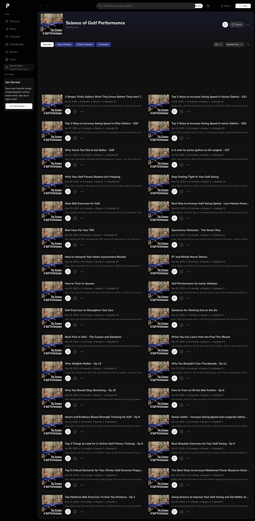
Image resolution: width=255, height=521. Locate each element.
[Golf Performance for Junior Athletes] (158, 291)
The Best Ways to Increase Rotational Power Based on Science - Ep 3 (209, 470)
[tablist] (146, 44)
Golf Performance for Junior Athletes (194, 283)
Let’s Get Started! (17, 106)
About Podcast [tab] (64, 44)
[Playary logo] (8, 6)
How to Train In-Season (79, 283)
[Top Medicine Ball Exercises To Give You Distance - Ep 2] (52, 505)
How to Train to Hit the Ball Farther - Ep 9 (197, 390)
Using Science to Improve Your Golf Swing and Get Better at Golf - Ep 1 (210, 497)
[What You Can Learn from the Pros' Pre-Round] (158, 345)
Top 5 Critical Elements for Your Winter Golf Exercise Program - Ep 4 (104, 470)
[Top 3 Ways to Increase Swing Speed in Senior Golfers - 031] (158, 105)
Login (245, 6)
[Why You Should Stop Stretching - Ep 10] (52, 398)
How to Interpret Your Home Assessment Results (95, 257)
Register (227, 6)
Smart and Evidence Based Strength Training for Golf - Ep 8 (102, 417)
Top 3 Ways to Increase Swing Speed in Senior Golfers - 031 (209, 96)
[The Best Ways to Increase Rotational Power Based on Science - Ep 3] (158, 478)
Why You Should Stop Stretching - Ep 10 (90, 390)
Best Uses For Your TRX (79, 230)
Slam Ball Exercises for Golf (82, 203)
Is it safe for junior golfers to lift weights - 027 (200, 150)
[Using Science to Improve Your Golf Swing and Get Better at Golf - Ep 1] (158, 505)
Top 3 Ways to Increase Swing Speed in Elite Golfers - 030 (101, 123)
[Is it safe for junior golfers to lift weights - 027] (158, 158)
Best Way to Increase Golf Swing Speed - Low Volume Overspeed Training (210, 204)
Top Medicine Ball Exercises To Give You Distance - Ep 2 (100, 497)
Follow (238, 24)
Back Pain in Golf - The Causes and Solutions (93, 337)
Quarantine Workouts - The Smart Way (196, 230)
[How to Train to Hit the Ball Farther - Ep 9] (158, 398)
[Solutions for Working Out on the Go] (158, 318)
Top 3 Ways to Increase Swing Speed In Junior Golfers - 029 (208, 123)
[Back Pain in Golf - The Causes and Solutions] (52, 345)
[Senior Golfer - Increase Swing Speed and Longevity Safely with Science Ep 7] (158, 425)
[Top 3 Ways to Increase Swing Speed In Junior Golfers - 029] (158, 131)
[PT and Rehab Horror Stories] (158, 265)
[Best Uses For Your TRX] (52, 238)
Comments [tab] (103, 44)
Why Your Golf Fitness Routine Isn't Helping (92, 177)
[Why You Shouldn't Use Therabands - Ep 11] (158, 371)
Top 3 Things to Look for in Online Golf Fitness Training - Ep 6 (104, 443)
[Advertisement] (97, 57)
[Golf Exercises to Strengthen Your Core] (52, 318)
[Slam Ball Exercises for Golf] (52, 211)
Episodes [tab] (47, 44)
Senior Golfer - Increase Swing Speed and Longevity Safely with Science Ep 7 (210, 417)
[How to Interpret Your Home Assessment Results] (52, 265)
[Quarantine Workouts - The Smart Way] (158, 238)
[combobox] (218, 44)
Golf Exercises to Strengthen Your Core (89, 310)
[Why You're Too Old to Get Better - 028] (52, 158)
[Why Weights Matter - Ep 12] (52, 371)
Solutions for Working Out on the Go (194, 310)
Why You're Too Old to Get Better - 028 (89, 150)
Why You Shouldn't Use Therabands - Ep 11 (199, 363)
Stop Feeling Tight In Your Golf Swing (195, 177)
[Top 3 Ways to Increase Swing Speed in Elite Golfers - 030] (52, 131)
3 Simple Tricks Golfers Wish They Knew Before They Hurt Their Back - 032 (104, 97)
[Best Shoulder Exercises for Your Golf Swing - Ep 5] (158, 452)
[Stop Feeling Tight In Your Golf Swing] (158, 185)
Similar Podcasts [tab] (85, 44)
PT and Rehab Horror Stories (189, 257)
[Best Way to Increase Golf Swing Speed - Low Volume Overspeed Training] (158, 211)
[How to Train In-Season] (52, 291)
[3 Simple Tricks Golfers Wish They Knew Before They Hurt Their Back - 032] (52, 105)
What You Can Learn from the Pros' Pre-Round (200, 337)
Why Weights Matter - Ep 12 (83, 363)
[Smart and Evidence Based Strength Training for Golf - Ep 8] (52, 425)
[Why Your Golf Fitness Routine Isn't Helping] (52, 185)
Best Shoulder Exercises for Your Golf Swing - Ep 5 (203, 443)
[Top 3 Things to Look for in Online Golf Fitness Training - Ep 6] (52, 452)
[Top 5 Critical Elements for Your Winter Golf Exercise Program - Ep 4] (52, 478)
